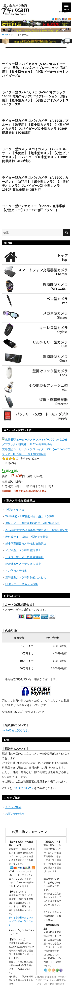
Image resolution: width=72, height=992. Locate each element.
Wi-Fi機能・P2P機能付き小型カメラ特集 (29, 516)
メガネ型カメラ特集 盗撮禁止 (23, 550)
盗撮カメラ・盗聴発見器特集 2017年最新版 (32, 523)
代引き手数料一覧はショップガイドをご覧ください (21, 921)
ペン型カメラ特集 (16, 570)
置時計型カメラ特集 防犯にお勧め (25, 577)
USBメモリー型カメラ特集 (21, 584)
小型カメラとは (14, 509)
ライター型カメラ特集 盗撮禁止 (24, 557)
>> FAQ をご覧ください (16, 730)
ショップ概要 (13, 807)
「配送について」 (23, 788)
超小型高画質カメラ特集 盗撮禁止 (25, 543)
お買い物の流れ (14, 813)
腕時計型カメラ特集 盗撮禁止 (23, 563)
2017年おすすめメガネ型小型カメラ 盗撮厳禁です (36, 530)
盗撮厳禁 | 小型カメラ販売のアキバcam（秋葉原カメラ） (50, 980)
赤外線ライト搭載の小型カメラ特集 (26, 536)
